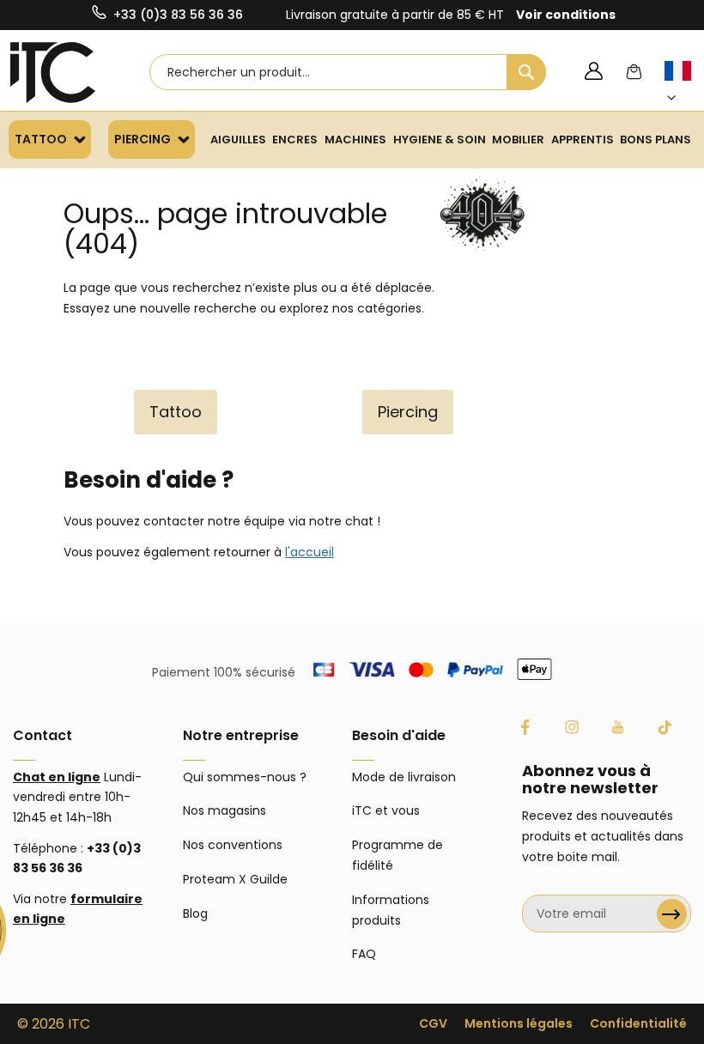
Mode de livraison (404, 777)
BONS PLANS (655, 139)
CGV (433, 1023)
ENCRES (295, 139)
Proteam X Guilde (235, 879)
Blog (195, 913)
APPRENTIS (582, 139)
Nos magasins (224, 810)
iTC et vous (386, 810)
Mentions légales (518, 1023)
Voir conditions (566, 14)
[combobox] (348, 72)
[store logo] (53, 72)
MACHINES (355, 139)
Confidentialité (638, 1023)
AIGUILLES (238, 139)
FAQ (364, 953)
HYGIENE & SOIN (439, 139)
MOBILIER (518, 139)
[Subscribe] (672, 914)
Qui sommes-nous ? (244, 777)
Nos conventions (232, 844)
